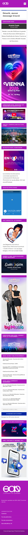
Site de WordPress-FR (6, 523)
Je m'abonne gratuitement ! (14, 413)
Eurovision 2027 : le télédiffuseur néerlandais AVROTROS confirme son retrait (13, 367)
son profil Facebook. (8, 182)
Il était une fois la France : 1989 (10, 371)
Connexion (3, 513)
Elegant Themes (11, 531)
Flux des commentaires (6, 520)
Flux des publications (6, 517)
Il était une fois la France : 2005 (10, 363)
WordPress (22, 531)
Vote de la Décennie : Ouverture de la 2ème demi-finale (13, 395)
